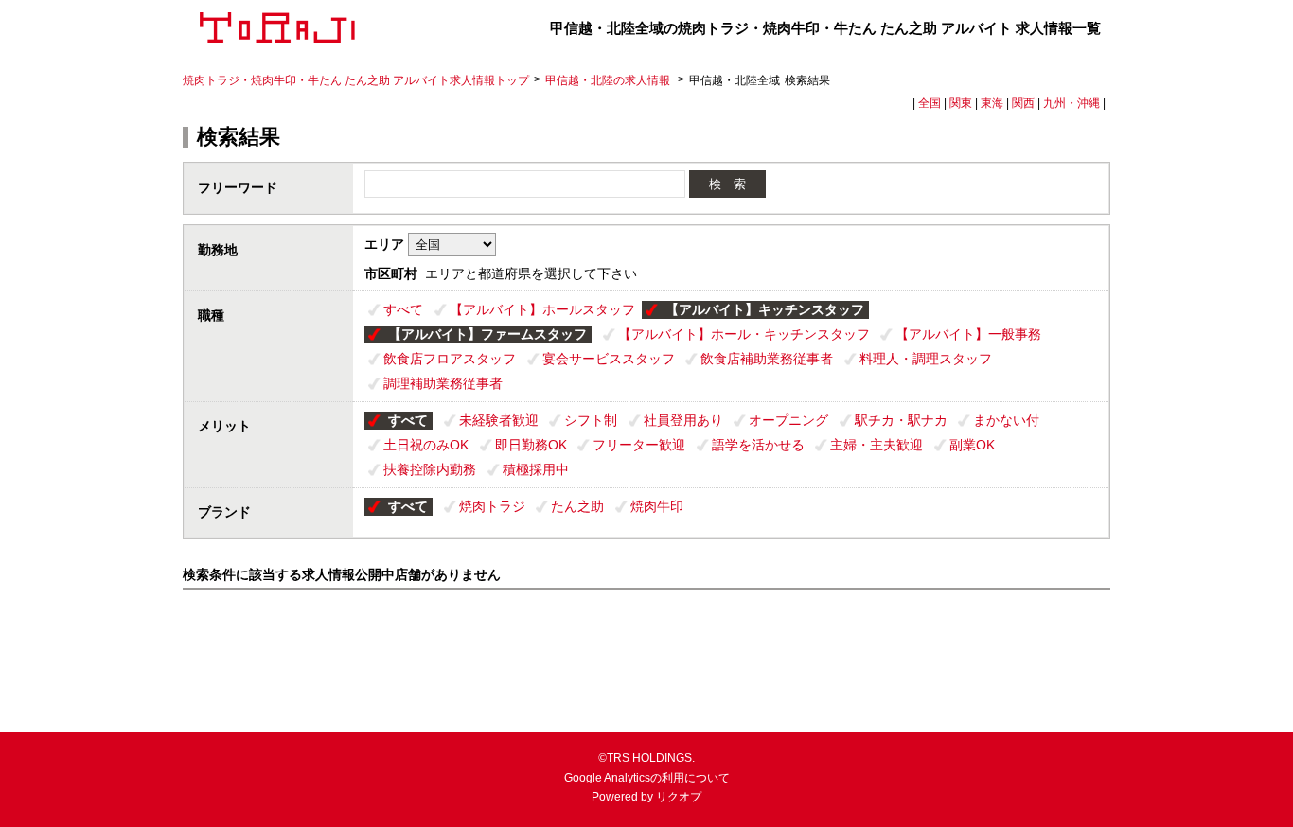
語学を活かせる (758, 444)
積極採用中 (536, 469)
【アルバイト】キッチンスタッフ (764, 309)
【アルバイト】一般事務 (968, 334)
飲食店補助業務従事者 (766, 358)
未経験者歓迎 (499, 420)
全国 (929, 103)
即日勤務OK (531, 444)
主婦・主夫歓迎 (876, 444)
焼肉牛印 (656, 506)
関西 (1023, 103)
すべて (403, 309)
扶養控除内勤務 (429, 469)
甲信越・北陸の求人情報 (609, 80)
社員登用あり (683, 420)
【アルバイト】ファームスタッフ (487, 334)
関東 (960, 103)
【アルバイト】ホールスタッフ (542, 309)
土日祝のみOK (426, 444)
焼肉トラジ (492, 506)
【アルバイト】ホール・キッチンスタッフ (744, 334)
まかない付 (1006, 420)
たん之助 (577, 506)
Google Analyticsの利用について (647, 777)
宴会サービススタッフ (608, 358)
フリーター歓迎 (639, 444)
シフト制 (590, 420)
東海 (992, 103)
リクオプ (678, 796)
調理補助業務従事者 (443, 383)
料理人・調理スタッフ (925, 358)
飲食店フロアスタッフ (449, 358)
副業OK (972, 444)
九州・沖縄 (1071, 103)
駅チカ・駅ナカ (901, 420)
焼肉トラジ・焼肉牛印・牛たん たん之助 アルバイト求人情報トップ (356, 80)
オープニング (788, 420)
